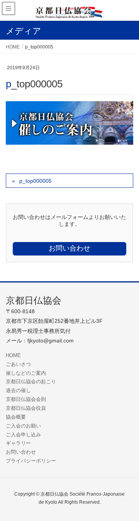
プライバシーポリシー (31, 461)
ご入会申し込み (23, 435)
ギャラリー (18, 443)
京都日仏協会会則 (26, 399)
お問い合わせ (21, 452)
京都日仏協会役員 (26, 408)
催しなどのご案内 (26, 373)
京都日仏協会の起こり (31, 381)
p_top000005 (35, 181)
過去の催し (18, 390)
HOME (13, 355)
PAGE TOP (127, 498)
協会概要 (16, 417)
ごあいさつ (18, 364)
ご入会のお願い (23, 426)
